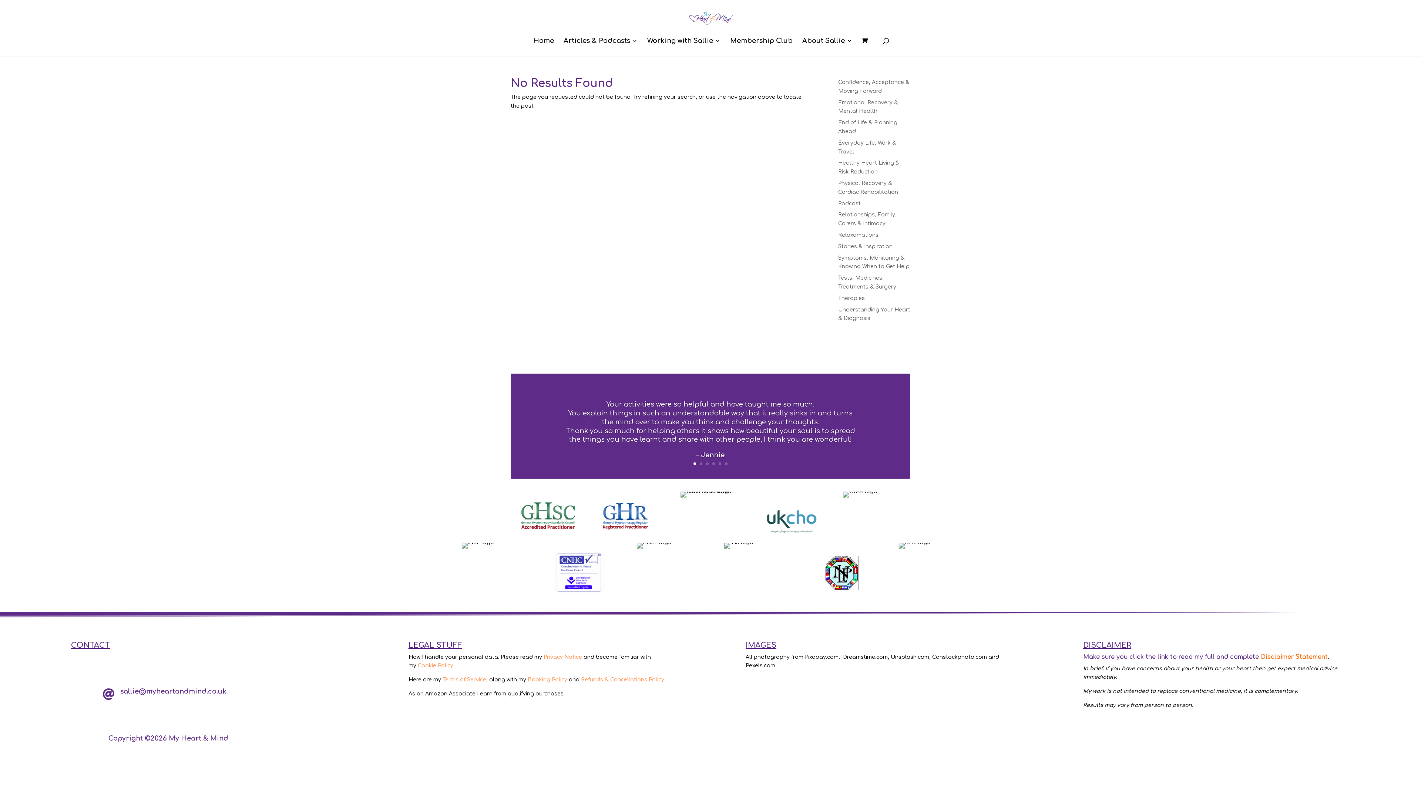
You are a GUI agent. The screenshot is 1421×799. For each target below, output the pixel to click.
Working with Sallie (680, 41)
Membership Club (761, 41)
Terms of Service (464, 679)
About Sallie (823, 41)
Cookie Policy (435, 665)
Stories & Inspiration (865, 246)
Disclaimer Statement (1294, 657)
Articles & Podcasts (597, 41)
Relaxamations (858, 235)
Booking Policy (547, 679)
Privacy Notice (563, 657)
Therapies (851, 298)
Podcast (849, 203)
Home (543, 41)
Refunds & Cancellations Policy (622, 679)
